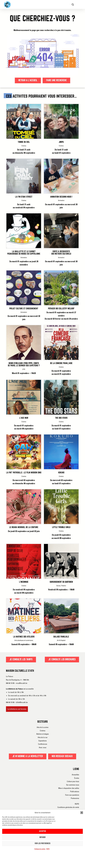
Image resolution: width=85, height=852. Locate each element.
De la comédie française (61, 363)
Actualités (75, 774)
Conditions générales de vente (68, 807)
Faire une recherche (56, 80)
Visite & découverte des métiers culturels (61, 253)
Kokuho (61, 473)
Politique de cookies (39, 849)
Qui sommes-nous (72, 785)
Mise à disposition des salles (68, 788)
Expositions (43, 741)
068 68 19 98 (10, 702)
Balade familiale (61, 637)
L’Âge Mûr (23, 418)
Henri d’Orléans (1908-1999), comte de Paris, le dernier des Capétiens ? (24, 364)
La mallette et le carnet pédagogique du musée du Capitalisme (23, 253)
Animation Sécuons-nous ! (61, 197)
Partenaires (75, 798)
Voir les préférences (42, 843)
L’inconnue (23, 582)
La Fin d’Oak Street (23, 197)
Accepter (42, 831)
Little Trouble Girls (61, 527)
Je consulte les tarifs (21, 659)
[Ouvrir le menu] (79, 4)
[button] (82, 813)
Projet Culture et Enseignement (23, 309)
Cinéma (42, 730)
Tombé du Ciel (24, 142)
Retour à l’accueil (27, 80)
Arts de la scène (42, 727)
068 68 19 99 (10, 683)
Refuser (42, 837)
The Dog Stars (61, 418)
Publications (74, 791)
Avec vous (42, 747)
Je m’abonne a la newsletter (27, 756)
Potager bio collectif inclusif (61, 309)
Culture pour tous (73, 781)
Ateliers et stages (42, 734)
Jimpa (61, 142)
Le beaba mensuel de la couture (23, 527)
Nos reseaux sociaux (62, 756)
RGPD (47, 849)
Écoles (76, 778)
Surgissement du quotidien (61, 582)
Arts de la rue (42, 737)
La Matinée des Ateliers (23, 637)
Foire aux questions (72, 795)
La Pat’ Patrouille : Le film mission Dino (23, 473)
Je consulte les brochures (61, 659)
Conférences (42, 744)
